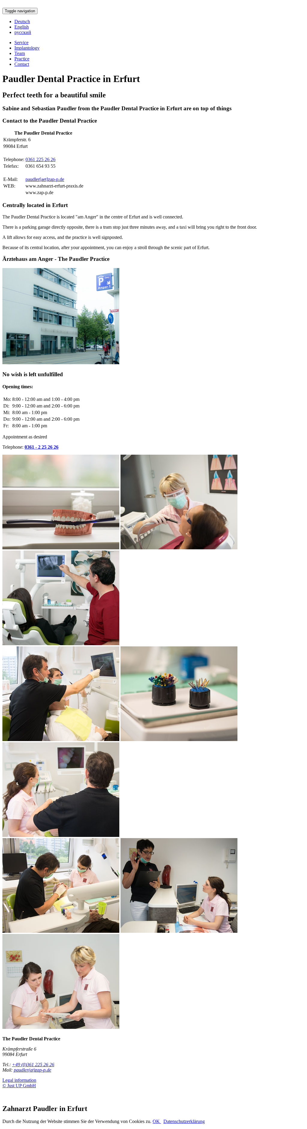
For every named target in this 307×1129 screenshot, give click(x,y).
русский (22, 32)
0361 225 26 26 (40, 159)
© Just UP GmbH (19, 1085)
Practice (21, 58)
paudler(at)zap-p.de (32, 1070)
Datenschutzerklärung (184, 1121)
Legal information (19, 1080)
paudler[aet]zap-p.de (44, 179)
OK (157, 1121)
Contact (21, 64)
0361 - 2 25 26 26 (41, 447)
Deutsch (22, 21)
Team (19, 53)
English (21, 26)
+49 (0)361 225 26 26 (33, 1064)
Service (21, 42)
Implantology (27, 47)
